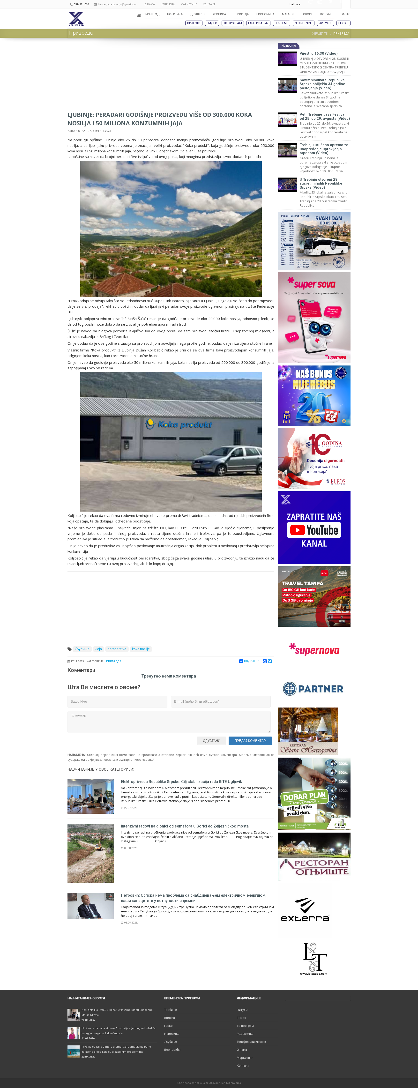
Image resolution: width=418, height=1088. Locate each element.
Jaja (98, 649)
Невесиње (171, 1034)
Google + (308, 4)
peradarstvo (117, 649)
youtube (317, 4)
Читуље (325, 23)
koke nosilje (141, 649)
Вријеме (281, 23)
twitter (327, 4)
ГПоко (343, 23)
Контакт (243, 1065)
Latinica (295, 4)
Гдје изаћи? (258, 23)
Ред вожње (245, 1034)
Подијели (251, 661)
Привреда (113, 661)
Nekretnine (304, 23)
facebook (337, 4)
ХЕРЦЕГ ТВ (320, 33)
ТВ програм (233, 23)
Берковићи (172, 1049)
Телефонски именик (251, 1041)
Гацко (168, 1026)
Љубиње (82, 649)
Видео (212, 23)
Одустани (211, 741)
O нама (242, 1049)
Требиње (170, 1010)
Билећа (169, 1018)
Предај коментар (250, 741)
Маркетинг (245, 1057)
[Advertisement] (170, 76)
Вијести (194, 23)
